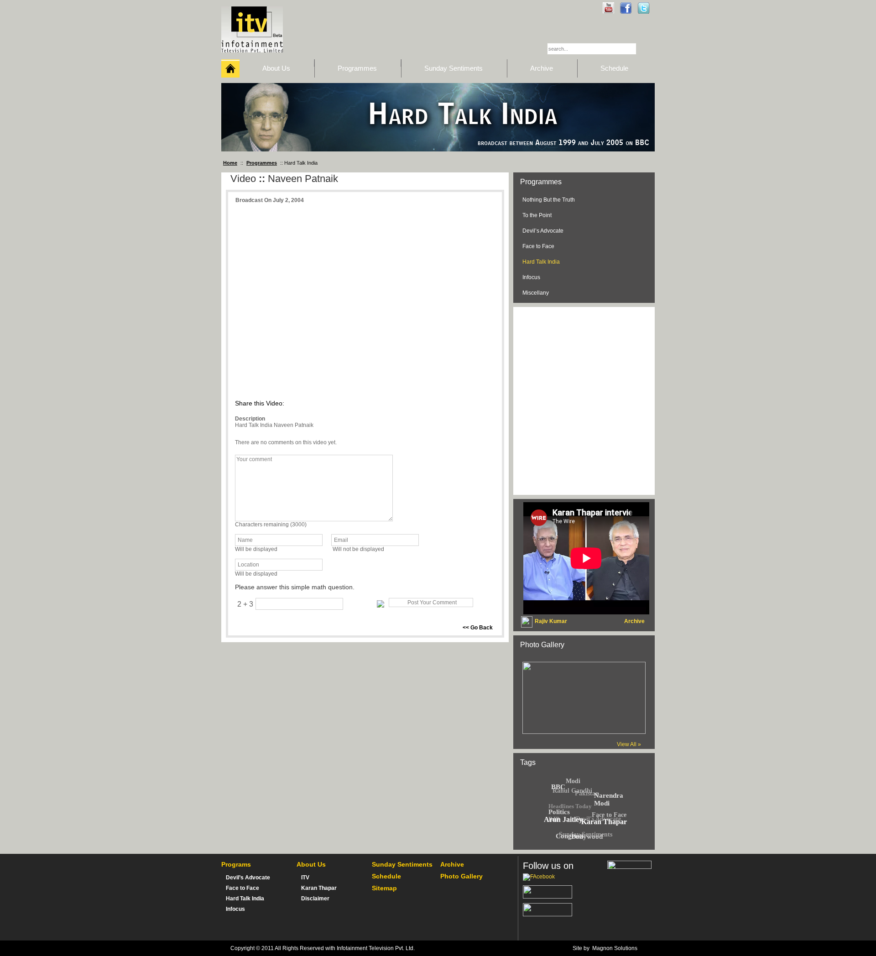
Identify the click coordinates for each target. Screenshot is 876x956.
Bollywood (587, 836)
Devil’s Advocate (542, 231)
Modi (573, 781)
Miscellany (535, 293)
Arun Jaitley (563, 819)
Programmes (261, 163)
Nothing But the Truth (548, 200)
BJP (554, 819)
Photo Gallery (461, 876)
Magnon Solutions (614, 948)
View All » (629, 744)
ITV (305, 877)
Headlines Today (570, 806)
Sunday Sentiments (402, 864)
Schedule (386, 876)
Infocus (531, 277)
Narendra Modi (608, 799)
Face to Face (538, 246)
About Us (311, 864)
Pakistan (587, 793)
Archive (452, 864)
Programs (236, 864)
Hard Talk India (541, 262)
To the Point (537, 215)
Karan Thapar (319, 888)
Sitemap (384, 888)
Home (230, 163)
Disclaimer (315, 898)
